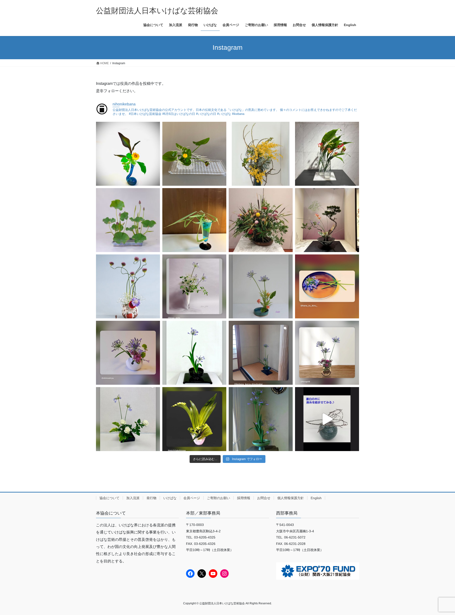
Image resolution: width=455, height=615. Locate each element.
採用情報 (243, 498)
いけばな (170, 498)
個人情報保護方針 (290, 498)
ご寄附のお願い (218, 498)
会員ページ (191, 498)
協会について (109, 498)
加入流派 (133, 498)
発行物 (151, 498)
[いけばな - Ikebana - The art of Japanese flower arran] (128, 154)
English (316, 498)
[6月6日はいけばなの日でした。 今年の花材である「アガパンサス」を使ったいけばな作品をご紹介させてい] (194, 286)
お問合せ (263, 498)
